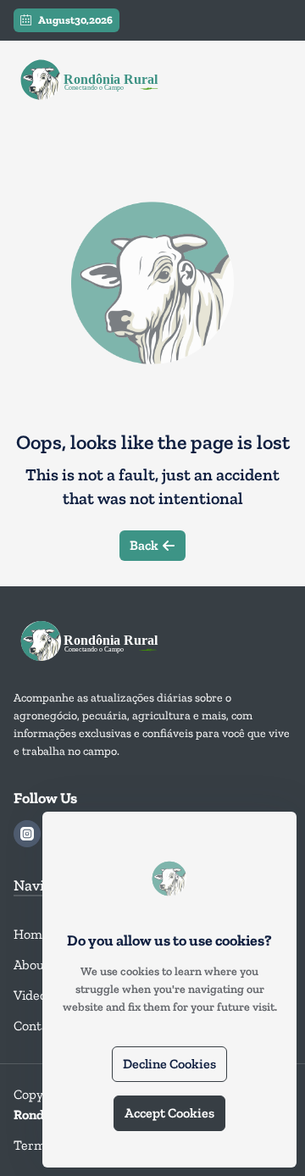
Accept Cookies (169, 1113)
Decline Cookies (169, 1064)
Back (144, 545)
